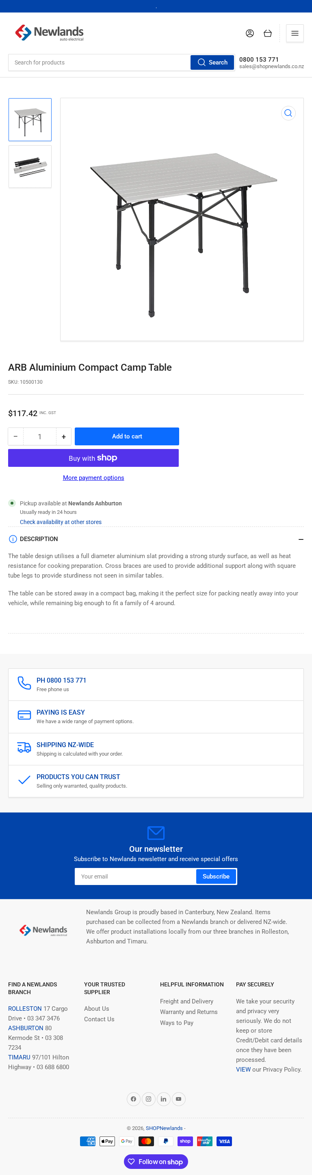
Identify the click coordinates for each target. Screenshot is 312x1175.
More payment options (93, 477)
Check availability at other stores (61, 522)
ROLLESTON (25, 1008)
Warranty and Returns (189, 1012)
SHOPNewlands (164, 1128)
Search (218, 62)
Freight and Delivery (186, 1001)
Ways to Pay (176, 1023)
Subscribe (216, 876)
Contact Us (99, 1019)
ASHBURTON (25, 1028)
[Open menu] (295, 33)
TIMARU (19, 1057)
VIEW (243, 1069)
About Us (96, 1008)
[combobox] (121, 62)
